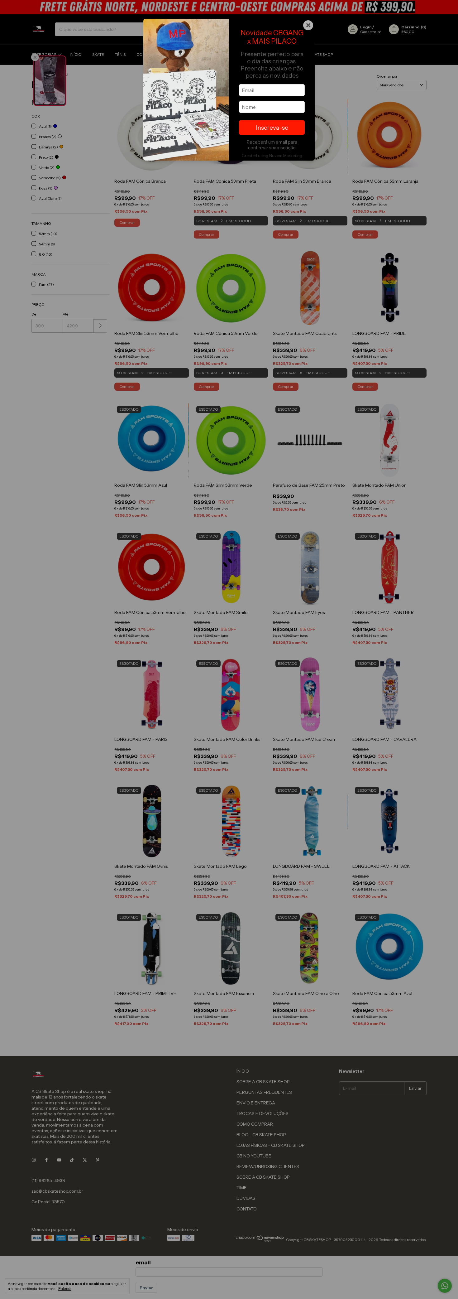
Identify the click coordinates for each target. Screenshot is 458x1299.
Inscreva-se (272, 127)
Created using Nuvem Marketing (272, 155)
